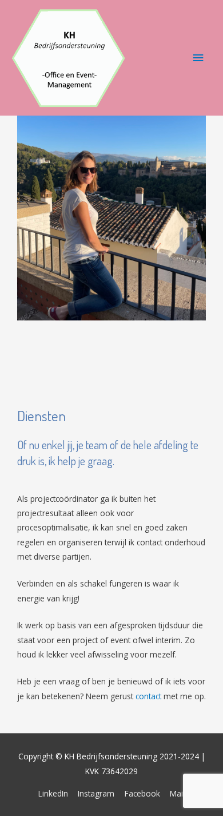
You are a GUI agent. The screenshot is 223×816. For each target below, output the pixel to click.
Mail (177, 793)
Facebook (142, 793)
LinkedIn (53, 793)
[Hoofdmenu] (198, 58)
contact (148, 696)
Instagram (96, 793)
